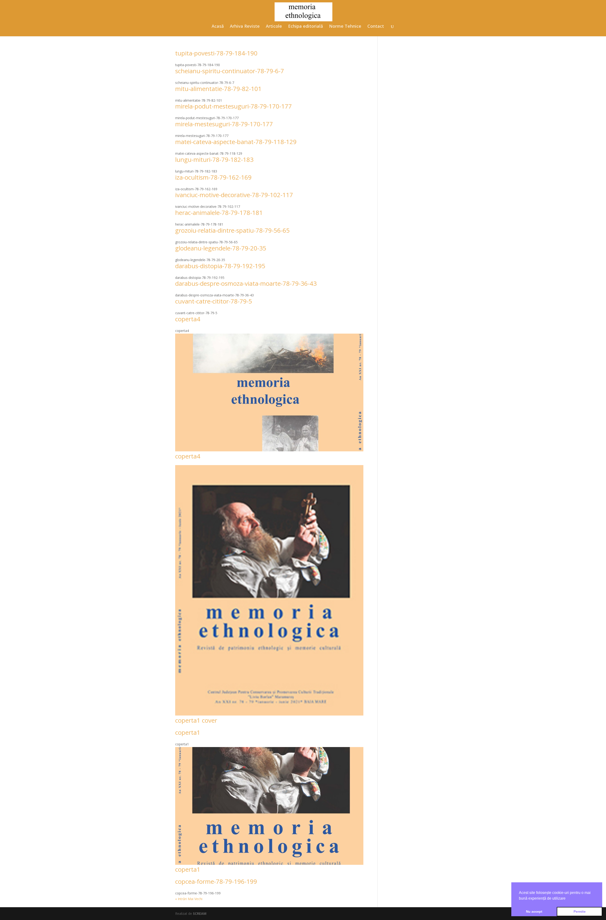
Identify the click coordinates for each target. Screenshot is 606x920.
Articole (274, 26)
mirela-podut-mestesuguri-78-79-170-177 (233, 106)
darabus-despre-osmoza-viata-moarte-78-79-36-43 (246, 283)
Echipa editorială (305, 26)
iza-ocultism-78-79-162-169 (213, 177)
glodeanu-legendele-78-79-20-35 (220, 248)
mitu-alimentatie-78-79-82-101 (218, 88)
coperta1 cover (196, 720)
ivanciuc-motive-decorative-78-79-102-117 (234, 194)
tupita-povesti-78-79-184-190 (216, 53)
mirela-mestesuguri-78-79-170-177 (224, 124)
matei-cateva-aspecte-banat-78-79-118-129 (236, 141)
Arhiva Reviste (245, 26)
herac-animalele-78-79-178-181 (219, 212)
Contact (375, 26)
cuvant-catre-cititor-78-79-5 (213, 301)
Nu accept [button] (534, 911)
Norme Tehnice (345, 26)
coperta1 (187, 732)
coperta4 (187, 319)
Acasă (218, 26)
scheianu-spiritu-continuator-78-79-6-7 (229, 71)
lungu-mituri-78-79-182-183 (214, 159)
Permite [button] (580, 911)
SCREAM (199, 913)
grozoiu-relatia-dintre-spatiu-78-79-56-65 (232, 230)
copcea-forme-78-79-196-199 (216, 881)
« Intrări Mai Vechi (188, 899)
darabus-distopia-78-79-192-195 (220, 266)
